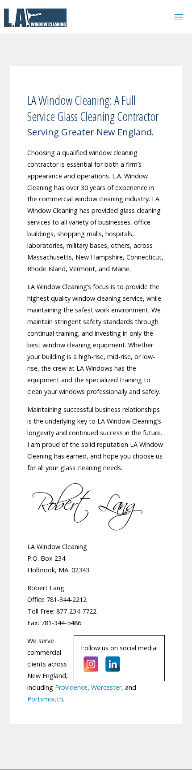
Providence (71, 687)
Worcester (106, 687)
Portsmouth (45, 699)
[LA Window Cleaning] (35, 17)
